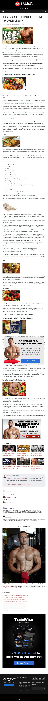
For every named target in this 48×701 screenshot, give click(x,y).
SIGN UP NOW (30, 361)
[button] (28, 342)
